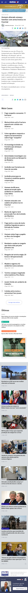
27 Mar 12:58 (4, 511)
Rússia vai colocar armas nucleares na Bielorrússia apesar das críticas (13, 507)
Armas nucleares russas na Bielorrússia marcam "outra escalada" (13, 407)
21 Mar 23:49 (4, 537)
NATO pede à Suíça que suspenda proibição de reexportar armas (12, 432)
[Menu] (2, 2)
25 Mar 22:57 (4, 410)
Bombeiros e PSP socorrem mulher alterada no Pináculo (12, 382)
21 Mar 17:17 (4, 461)
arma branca (4, 95)
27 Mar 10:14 (4, 386)
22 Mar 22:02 (4, 435)
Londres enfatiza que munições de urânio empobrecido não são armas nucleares (12, 533)
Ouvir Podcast (20, 588)
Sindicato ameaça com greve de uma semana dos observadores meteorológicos (13, 457)
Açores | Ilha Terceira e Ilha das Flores (11, 333)
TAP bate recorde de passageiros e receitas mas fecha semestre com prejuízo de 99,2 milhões (13, 325)
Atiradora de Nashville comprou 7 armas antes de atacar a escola (12, 483)
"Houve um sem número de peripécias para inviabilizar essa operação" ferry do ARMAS (13, 559)
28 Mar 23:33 (4, 486)
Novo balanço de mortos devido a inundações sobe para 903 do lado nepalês (13, 317)
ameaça (12, 95)
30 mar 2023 (19, 25)
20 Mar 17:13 (4, 563)
